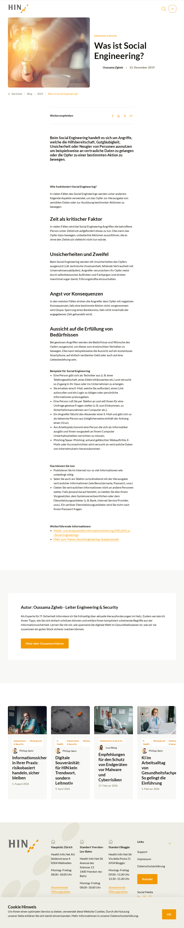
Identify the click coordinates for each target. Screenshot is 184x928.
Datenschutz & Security (105, 35)
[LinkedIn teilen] (119, 116)
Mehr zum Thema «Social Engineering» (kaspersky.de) (86, 539)
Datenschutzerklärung (149, 866)
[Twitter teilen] (125, 116)
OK (169, 914)
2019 (40, 93)
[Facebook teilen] (113, 116)
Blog (29, 93)
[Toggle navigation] (172, 8)
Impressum (144, 859)
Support (142, 851)
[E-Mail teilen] (131, 116)
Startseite (17, 93)
